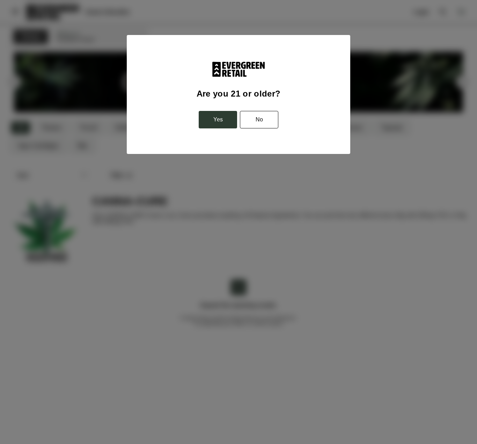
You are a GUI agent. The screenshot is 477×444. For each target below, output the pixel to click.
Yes (218, 119)
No (259, 119)
